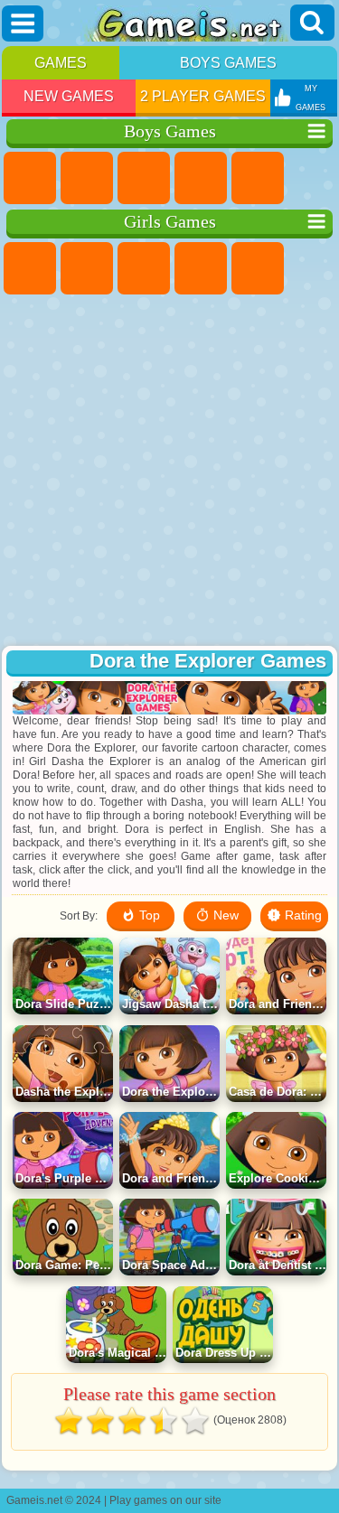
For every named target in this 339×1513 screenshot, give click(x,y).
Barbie (200, 268)
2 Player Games (203, 96)
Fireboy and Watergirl (144, 268)
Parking (30, 178)
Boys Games (228, 62)
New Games (69, 96)
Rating (301, 915)
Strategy (144, 178)
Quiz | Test (257, 268)
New (224, 915)
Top (148, 915)
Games (60, 62)
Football (87, 178)
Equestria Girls (87, 268)
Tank (200, 178)
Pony (30, 268)
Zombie (257, 178)
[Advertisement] (167, 472)
